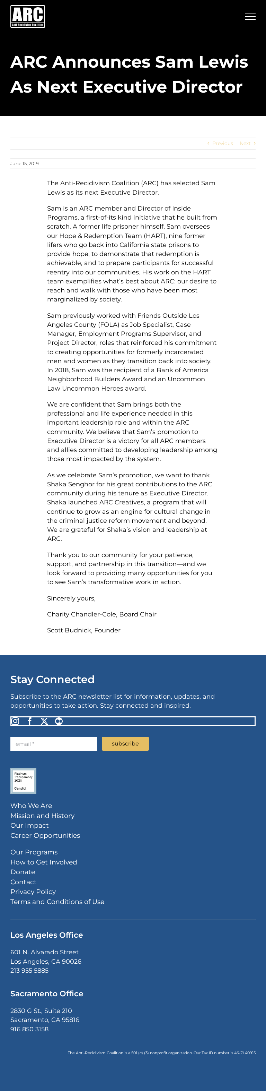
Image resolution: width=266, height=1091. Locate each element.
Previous (222, 143)
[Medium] (59, 721)
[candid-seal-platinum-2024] (23, 770)
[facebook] (30, 721)
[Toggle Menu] (250, 17)
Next (245, 143)
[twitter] (44, 721)
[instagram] (15, 721)
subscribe (125, 743)
